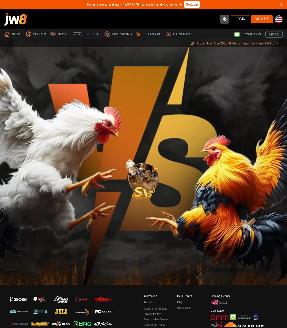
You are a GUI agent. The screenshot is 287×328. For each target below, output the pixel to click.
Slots (63, 34)
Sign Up (261, 19)
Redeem (192, 4)
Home (16, 34)
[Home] (15, 19)
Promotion (251, 34)
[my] (279, 19)
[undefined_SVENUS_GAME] (143, 177)
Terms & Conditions (155, 308)
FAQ (179, 302)
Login (240, 19)
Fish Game (152, 34)
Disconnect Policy (154, 324)
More (274, 34)
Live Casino (122, 34)
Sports (39, 34)
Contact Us (184, 307)
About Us (149, 302)
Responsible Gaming (156, 319)
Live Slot (92, 34)
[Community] (224, 19)
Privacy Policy (152, 314)
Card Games (183, 34)
